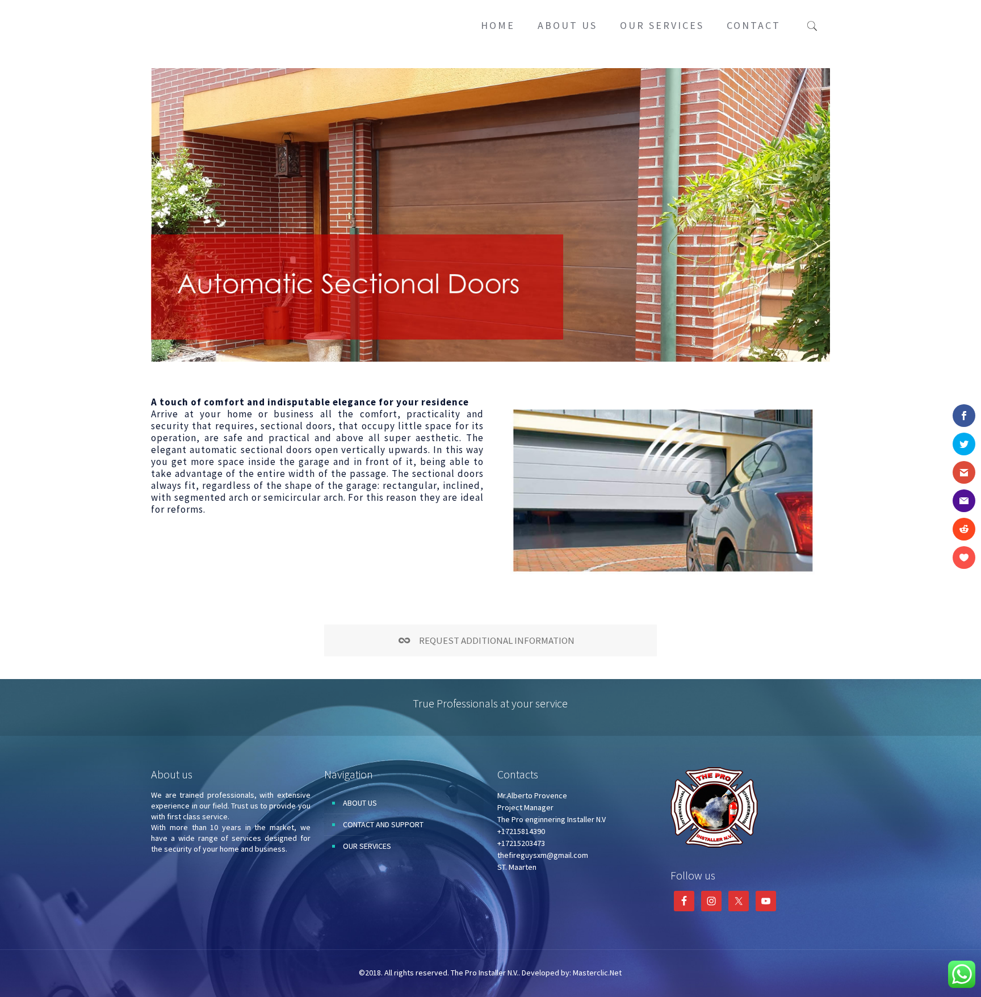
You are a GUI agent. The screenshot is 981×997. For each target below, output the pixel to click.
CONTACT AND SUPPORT (383, 824)
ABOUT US (360, 803)
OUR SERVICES (367, 846)
